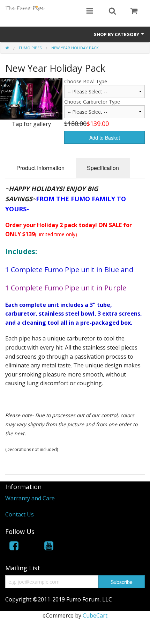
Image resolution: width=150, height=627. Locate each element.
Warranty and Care (30, 498)
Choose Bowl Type (85, 81)
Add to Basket (104, 137)
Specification (103, 168)
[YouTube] (49, 547)
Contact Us (19, 514)
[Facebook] (14, 547)
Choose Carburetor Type (92, 101)
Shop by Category (117, 34)
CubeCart (95, 615)
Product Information (40, 168)
